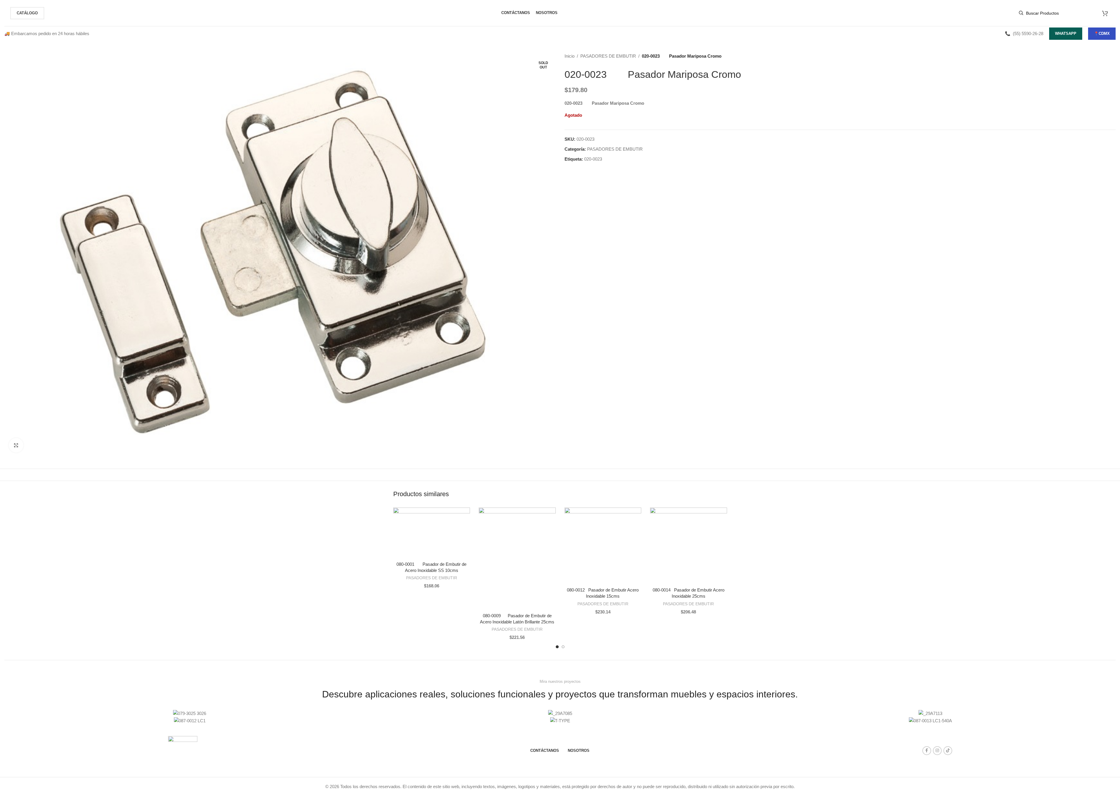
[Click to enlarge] (16, 445)
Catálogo (27, 13)
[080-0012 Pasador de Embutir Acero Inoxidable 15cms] (603, 546)
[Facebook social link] (926, 750)
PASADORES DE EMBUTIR (608, 56)
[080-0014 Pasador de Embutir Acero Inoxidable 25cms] (688, 546)
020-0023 (593, 159)
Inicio (569, 56)
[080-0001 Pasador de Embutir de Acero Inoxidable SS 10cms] (431, 533)
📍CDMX (1102, 33)
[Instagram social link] (937, 750)
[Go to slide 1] (557, 646)
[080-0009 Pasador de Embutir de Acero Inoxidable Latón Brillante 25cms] (517, 559)
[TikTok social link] (947, 750)
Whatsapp (1065, 33)
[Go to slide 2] (563, 646)
